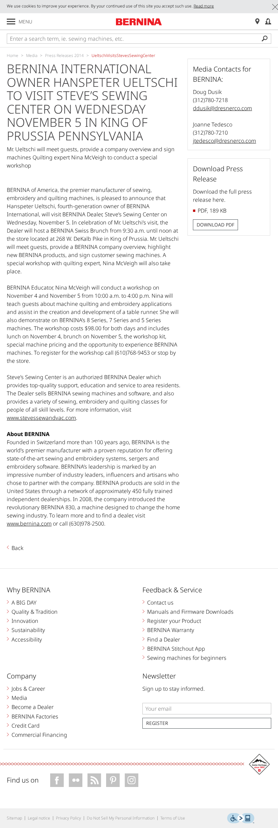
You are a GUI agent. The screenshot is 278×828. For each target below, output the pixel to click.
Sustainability (28, 630)
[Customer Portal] (268, 21)
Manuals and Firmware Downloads (190, 611)
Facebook (57, 780)
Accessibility (27, 639)
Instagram (131, 780)
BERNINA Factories (35, 716)
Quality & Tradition (35, 611)
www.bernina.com (29, 523)
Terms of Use (172, 818)
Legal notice (39, 818)
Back (17, 548)
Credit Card (26, 725)
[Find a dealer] (257, 21)
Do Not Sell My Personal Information (121, 818)
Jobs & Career (28, 688)
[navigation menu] (11, 21)
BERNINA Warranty (170, 630)
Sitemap (14, 818)
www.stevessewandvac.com (41, 417)
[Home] (139, 21)
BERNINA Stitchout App (176, 648)
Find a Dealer (163, 639)
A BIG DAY (24, 602)
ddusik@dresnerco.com (222, 108)
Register (157, 723)
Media (19, 698)
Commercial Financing (39, 734)
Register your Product (174, 621)
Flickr (75, 780)
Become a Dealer (33, 707)
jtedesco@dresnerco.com (224, 140)
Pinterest (113, 780)
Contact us (160, 602)
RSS (94, 780)
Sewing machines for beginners (186, 658)
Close (275, 7)
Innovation (25, 621)
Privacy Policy (68, 818)
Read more (204, 6)
